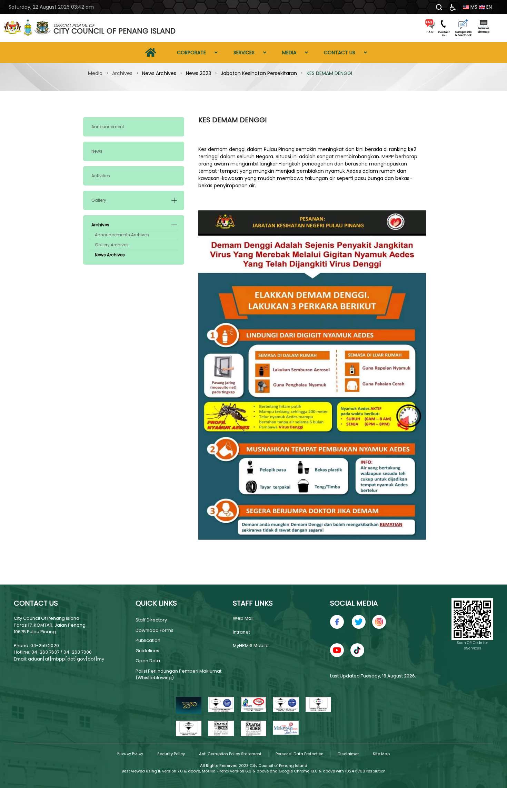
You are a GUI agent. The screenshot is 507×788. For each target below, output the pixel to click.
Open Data (148, 660)
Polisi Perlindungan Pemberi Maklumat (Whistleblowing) (178, 674)
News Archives (110, 255)
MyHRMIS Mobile (251, 645)
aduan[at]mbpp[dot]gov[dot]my (66, 659)
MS (473, 6)
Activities (100, 176)
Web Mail (243, 618)
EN (488, 6)
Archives (100, 225)
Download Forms (154, 630)
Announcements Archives (122, 235)
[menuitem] (151, 52)
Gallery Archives (112, 245)
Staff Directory (151, 620)
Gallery (98, 200)
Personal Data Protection (300, 754)
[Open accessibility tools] (453, 7)
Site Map (381, 754)
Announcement (107, 127)
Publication (148, 640)
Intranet (241, 632)
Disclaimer (348, 754)
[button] (174, 200)
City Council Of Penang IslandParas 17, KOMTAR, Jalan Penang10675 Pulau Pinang (50, 625)
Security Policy (171, 754)
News (96, 151)
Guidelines (147, 650)
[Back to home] (27, 28)
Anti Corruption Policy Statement (230, 754)
